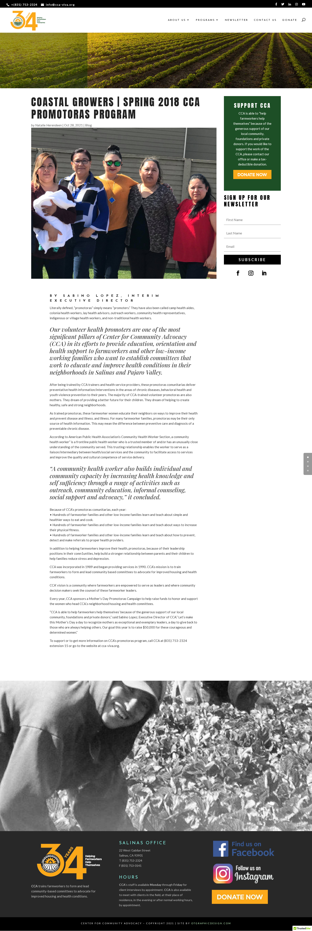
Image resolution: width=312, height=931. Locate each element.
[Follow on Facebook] (238, 273)
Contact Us (265, 20)
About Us (177, 20)
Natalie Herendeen (48, 125)
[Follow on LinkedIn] (264, 273)
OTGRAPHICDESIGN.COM (211, 923)
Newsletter (236, 20)
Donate (289, 20)
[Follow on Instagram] (251, 273)
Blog (88, 125)
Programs (205, 20)
